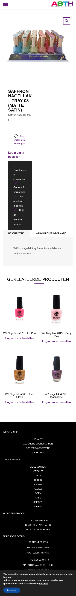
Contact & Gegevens (38, 448)
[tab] (16, 233)
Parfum (38, 506)
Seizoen (38, 502)
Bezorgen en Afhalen (38, 525)
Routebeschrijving (38, 553)
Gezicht (38, 471)
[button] (66, 21)
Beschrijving (16, 233)
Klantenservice (38, 520)
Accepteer (12, 590)
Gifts (38, 475)
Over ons (38, 452)
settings (43, 583)
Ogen (38, 493)
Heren (38, 480)
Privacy (38, 439)
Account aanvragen (38, 529)
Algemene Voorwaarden (38, 444)
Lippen (38, 484)
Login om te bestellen (19, 338)
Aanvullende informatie (51, 233)
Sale (38, 498)
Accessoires (38, 467)
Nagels (38, 489)
